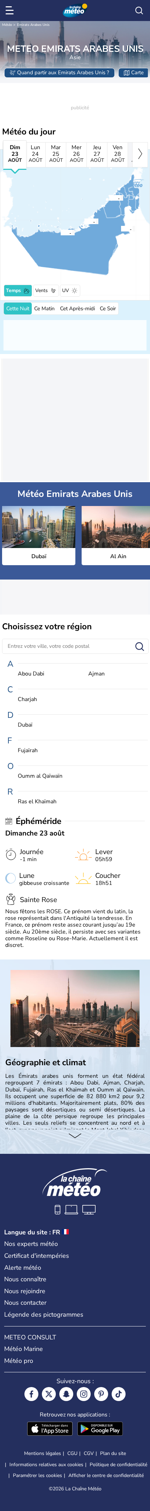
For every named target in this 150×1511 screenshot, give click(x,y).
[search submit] (140, 647)
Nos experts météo (31, 1244)
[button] (111, 198)
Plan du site (113, 1453)
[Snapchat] (66, 1394)
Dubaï (25, 725)
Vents (41, 290)
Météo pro (18, 1361)
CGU (72, 1453)
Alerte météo (22, 1267)
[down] (75, 1136)
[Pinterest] (101, 1394)
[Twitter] (49, 1394)
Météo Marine (23, 1349)
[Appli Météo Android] (100, 1429)
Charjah (27, 699)
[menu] (10, 10)
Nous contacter (25, 1302)
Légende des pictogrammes (43, 1314)
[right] (140, 154)
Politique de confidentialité (118, 1464)
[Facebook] (31, 1394)
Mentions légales (42, 1453)
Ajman (96, 674)
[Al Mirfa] (60, 232)
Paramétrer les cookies (37, 1475)
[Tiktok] (119, 1394)
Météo (7, 24)
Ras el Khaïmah (37, 801)
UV (65, 290)
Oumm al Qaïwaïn (40, 776)
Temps (13, 290)
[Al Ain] (120, 228)
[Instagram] (84, 1394)
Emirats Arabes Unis (33, 24)
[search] (139, 10)
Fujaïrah (28, 750)
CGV (89, 1453)
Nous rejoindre (24, 1291)
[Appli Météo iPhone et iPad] (50, 1429)
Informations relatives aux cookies (46, 1464)
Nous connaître (25, 1279)
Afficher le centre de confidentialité (106, 1475)
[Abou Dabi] (84, 221)
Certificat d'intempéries (36, 1256)
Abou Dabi (31, 674)
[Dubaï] (108, 197)
